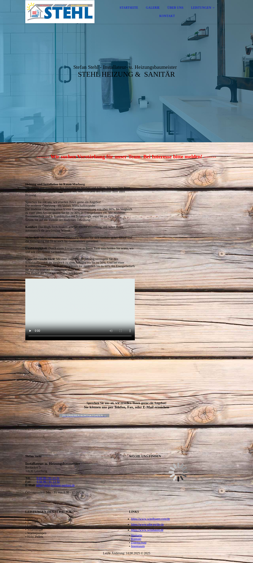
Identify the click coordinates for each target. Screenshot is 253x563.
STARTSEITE (129, 7)
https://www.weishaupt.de (147, 530)
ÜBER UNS (175, 7)
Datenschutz (138, 542)
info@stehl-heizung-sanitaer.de (55, 485)
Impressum (138, 546)
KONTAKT (167, 16)
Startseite (136, 535)
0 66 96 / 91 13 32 (48, 481)
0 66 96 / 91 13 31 (48, 478)
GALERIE (153, 7)
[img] (59, 14)
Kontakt (136, 539)
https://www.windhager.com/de (150, 519)
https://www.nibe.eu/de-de (147, 524)
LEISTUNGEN (201, 7)
